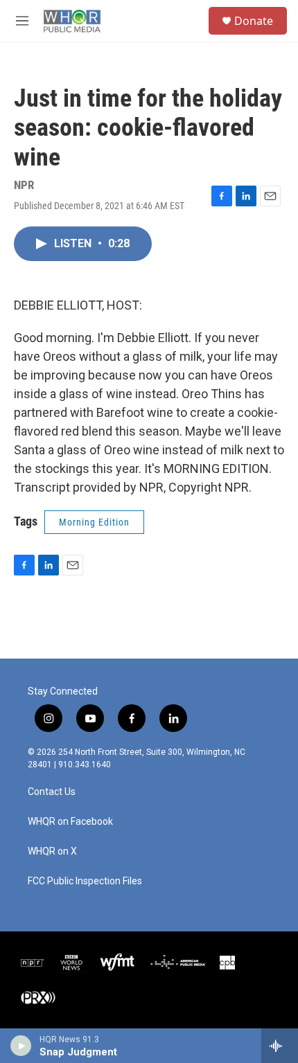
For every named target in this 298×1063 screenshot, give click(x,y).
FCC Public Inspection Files (85, 881)
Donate (253, 21)
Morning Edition (94, 522)
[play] (21, 1046)
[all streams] (279, 1045)
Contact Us (52, 792)
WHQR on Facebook (70, 821)
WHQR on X (52, 851)
